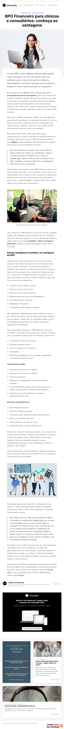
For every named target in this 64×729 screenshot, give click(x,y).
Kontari (14, 142)
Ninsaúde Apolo (15, 158)
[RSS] (60, 4)
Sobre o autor (57, 583)
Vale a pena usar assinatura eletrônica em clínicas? (16, 668)
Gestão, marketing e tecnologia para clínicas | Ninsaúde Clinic (18, 723)
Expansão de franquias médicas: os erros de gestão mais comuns (16, 661)
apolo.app (31, 164)
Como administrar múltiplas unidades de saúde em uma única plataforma (16, 674)
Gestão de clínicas (41, 5)
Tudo (20, 5)
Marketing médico (53, 5)
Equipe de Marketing (16, 583)
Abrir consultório (28, 5)
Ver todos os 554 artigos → (16, 679)
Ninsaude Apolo (38, 520)
